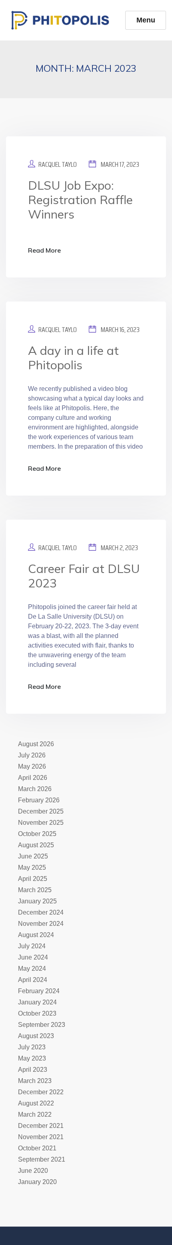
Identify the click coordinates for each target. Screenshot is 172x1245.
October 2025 (37, 833)
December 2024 (41, 912)
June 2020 (33, 1170)
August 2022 (36, 1103)
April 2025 (32, 878)
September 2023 (41, 1024)
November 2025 (41, 822)
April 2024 (32, 979)
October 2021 (37, 1148)
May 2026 (32, 766)
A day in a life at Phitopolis (73, 357)
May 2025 (32, 867)
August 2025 (36, 845)
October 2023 (37, 1013)
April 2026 (32, 777)
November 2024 (41, 923)
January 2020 (37, 1181)
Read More (44, 250)
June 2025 (33, 856)
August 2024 (36, 934)
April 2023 (32, 1069)
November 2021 (41, 1137)
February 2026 (39, 800)
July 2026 (32, 755)
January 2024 (37, 1002)
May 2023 (32, 1058)
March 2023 (35, 1080)
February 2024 (39, 991)
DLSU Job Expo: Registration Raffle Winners (80, 200)
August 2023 (36, 1035)
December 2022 (41, 1092)
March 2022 (35, 1114)
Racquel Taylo (57, 164)
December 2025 (41, 811)
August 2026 (36, 744)
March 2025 (35, 890)
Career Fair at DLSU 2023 (84, 576)
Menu (145, 20)
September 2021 (41, 1159)
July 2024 (32, 946)
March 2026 (35, 788)
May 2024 (32, 968)
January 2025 (37, 901)
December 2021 (41, 1125)
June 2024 (33, 957)
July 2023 (32, 1047)
